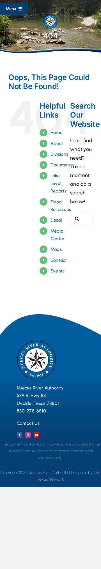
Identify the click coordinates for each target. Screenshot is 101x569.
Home (56, 132)
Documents (62, 165)
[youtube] (36, 435)
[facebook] (19, 435)
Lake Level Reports (58, 183)
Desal (56, 220)
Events (57, 271)
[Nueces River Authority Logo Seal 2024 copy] (50, 17)
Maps (56, 249)
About (56, 143)
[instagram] (28, 435)
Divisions (59, 154)
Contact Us (28, 423)
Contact (58, 260)
